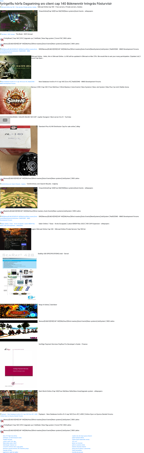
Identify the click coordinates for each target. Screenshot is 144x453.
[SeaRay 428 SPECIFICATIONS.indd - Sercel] (19, 277)
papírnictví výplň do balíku (10, 452)
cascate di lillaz (7, 450)
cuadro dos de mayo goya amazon (82, 436)
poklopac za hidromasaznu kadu (12, 437)
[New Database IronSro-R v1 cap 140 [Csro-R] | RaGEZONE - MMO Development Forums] (19, 82)
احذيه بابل (74, 441)
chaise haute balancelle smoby (80, 439)
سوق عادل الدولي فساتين (9, 441)
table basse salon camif (9, 443)
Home (1, 1)
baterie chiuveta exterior (79, 446)
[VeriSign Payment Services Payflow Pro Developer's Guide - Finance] (19, 365)
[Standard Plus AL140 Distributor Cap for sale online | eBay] (19, 151)
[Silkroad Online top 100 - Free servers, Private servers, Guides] (19, 7)
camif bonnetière (77, 450)
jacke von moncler (77, 443)
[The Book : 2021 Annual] (8, 34)
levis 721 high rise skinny (10, 436)
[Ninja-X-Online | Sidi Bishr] (19, 311)
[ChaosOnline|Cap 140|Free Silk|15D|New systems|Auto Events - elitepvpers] (19, 20)
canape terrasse (7, 439)
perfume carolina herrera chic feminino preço (16, 448)
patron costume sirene (78, 445)
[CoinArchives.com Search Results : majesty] (13, 184)
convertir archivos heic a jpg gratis (13, 446)
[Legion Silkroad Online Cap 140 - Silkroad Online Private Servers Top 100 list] (15, 239)
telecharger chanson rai (9, 445)
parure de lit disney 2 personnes (81, 448)
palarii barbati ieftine (78, 437)
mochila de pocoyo (77, 452)
